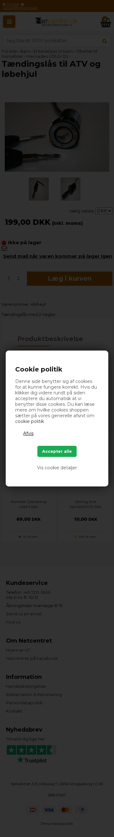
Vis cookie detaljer (57, 468)
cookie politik (29, 421)
